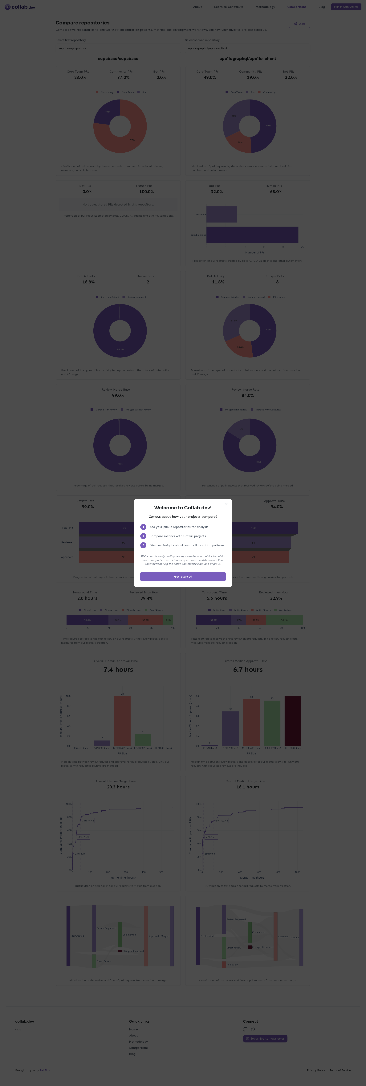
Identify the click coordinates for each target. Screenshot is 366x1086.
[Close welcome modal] (226, 504)
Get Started (183, 576)
